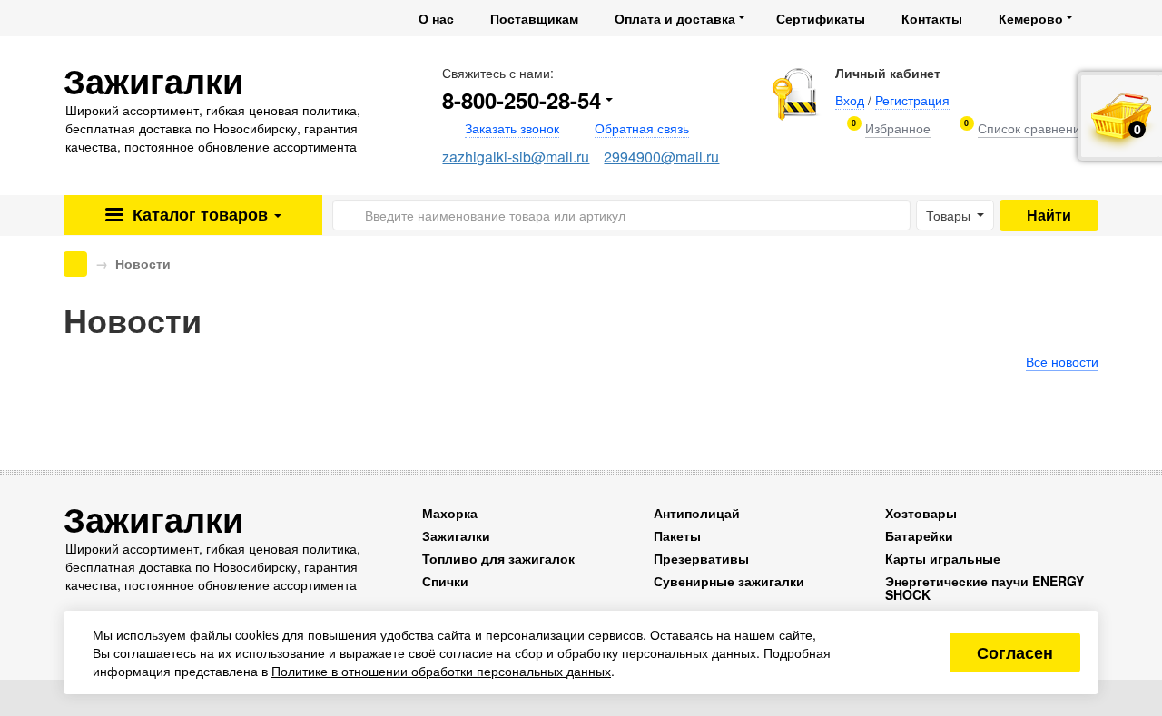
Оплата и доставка (675, 18)
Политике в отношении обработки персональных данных (441, 671)
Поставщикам (534, 18)
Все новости (1062, 361)
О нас (436, 18)
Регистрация (912, 100)
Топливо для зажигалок (498, 558)
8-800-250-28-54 (521, 100)
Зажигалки (456, 535)
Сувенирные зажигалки (729, 581)
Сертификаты (820, 18)
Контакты (931, 18)
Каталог (198, 214)
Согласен (1015, 652)
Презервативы (701, 558)
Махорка (450, 513)
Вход (849, 100)
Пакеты (677, 535)
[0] (898, 128)
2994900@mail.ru (661, 156)
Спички (445, 581)
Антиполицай (697, 513)
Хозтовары (921, 513)
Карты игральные (942, 558)
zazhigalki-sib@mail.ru (515, 156)
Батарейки (919, 535)
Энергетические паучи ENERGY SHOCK (984, 587)
